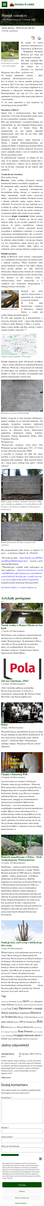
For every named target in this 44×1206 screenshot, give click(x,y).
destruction (12, 1001)
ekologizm (38, 1001)
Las (5, 1008)
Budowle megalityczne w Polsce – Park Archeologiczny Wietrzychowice (21, 858)
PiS (21, 1021)
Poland (29, 1021)
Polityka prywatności (21, 1203)
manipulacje (14, 1012)
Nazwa (5, 1127)
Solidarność (7, 1032)
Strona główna (8, 27)
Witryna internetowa (10, 1146)
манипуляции (17, 1039)
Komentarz (6, 1098)
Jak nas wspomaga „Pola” (15, 680)
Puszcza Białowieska (25, 1027)
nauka (39, 1017)
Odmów (22, 1191)
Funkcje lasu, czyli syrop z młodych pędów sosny (21, 944)
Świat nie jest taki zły (25, 27)
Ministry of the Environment (28, 1017)
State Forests (25, 1031)
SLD (2, 1032)
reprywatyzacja (38, 1027)
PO (25, 1022)
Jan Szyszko (19, 1005)
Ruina (4, 724)
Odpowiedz (6, 1077)
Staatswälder (14, 1032)
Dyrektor (31, 1001)
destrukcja (19, 1001)
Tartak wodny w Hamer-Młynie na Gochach (22, 626)
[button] (40, 1159)
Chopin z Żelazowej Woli (14, 774)
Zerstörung (9, 1036)
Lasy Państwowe (22, 1008)
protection (8, 1027)
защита (10, 1039)
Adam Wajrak (4, 1001)
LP (33, 1009)
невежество (26, 1039)
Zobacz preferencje (22, 1198)
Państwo (16, 1022)
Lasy (9, 1008)
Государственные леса (26, 1035)
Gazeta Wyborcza (8, 1004)
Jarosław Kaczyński (30, 1005)
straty (34, 1032)
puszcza (15, 1027)
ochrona (9, 1021)
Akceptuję (22, 1185)
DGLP (26, 1001)
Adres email (7, 1137)
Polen (34, 1022)
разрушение (34, 1039)
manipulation (25, 1012)
